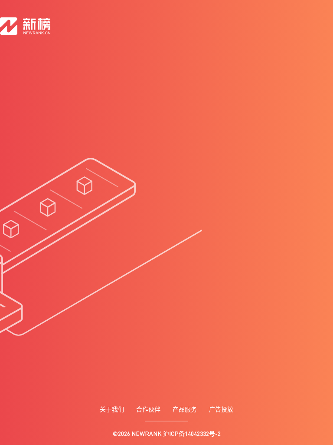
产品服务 (185, 409)
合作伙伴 (148, 409)
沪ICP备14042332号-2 (192, 433)
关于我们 (112, 409)
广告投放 (221, 409)
